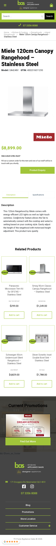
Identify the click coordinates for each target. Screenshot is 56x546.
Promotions (28, 512)
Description (10, 195)
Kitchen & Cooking (20, 32)
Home (6, 32)
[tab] (15, 195)
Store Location (28, 519)
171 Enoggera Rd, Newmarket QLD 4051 (28, 482)
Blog (28, 505)
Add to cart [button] (14, 315)
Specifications (38, 195)
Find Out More (28, 441)
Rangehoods (36, 32)
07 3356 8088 (30, 25)
